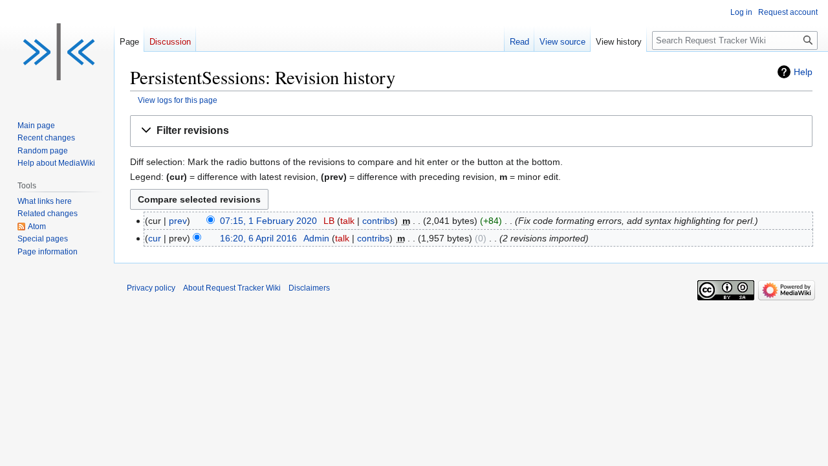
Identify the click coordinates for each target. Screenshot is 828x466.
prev (178, 221)
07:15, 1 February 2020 (268, 221)
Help (803, 72)
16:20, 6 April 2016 (258, 238)
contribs (378, 221)
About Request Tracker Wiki (232, 288)
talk (347, 221)
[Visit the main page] (57, 52)
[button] (471, 131)
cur (154, 238)
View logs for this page (177, 100)
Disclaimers (309, 288)
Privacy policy (151, 288)
